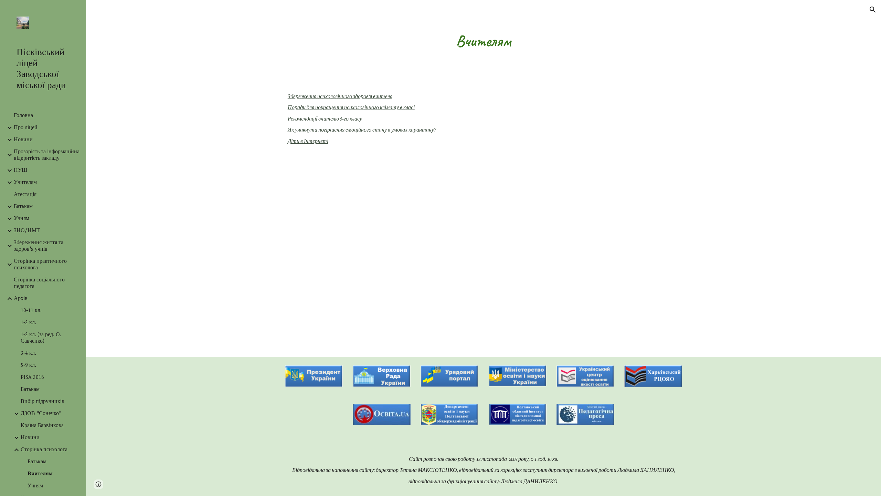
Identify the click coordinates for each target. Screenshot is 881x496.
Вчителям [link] (40, 474)
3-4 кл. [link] (28, 353)
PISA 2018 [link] (32, 377)
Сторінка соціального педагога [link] (39, 283)
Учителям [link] (25, 182)
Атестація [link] (25, 194)
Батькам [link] (23, 206)
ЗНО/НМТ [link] (27, 230)
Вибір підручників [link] (42, 401)
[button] (872, 9)
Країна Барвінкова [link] (42, 425)
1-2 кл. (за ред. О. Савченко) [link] (41, 337)
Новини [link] (23, 139)
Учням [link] (21, 218)
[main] (483, 41)
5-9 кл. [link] (28, 365)
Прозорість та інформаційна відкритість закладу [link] (46, 155)
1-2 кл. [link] (28, 322)
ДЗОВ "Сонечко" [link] (41, 413)
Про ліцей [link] (26, 127)
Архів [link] (21, 298)
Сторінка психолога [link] (44, 449)
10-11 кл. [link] (31, 310)
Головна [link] (23, 115)
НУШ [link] (20, 170)
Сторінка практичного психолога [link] (40, 264)
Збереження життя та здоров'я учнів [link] (38, 245)
